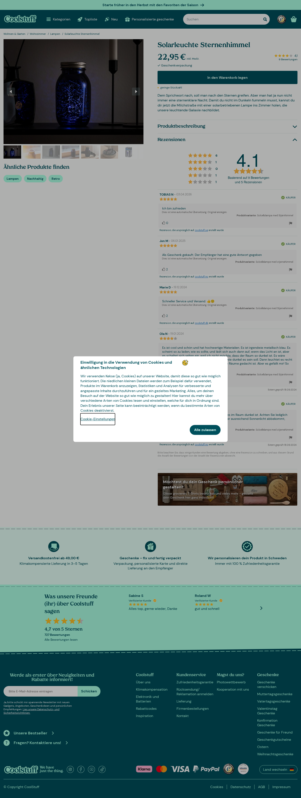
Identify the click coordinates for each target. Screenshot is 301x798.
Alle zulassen (205, 429)
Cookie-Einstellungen (97, 419)
